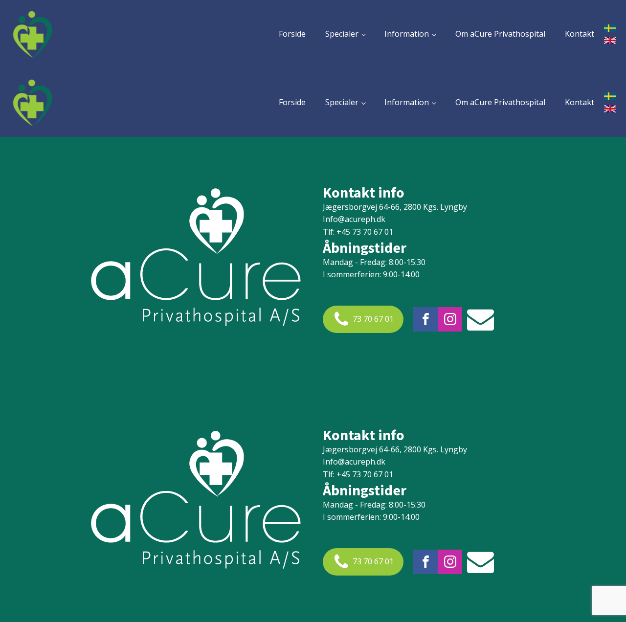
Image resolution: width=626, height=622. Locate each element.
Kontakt (579, 33)
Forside (292, 33)
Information (406, 33)
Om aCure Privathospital (500, 33)
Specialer (341, 33)
